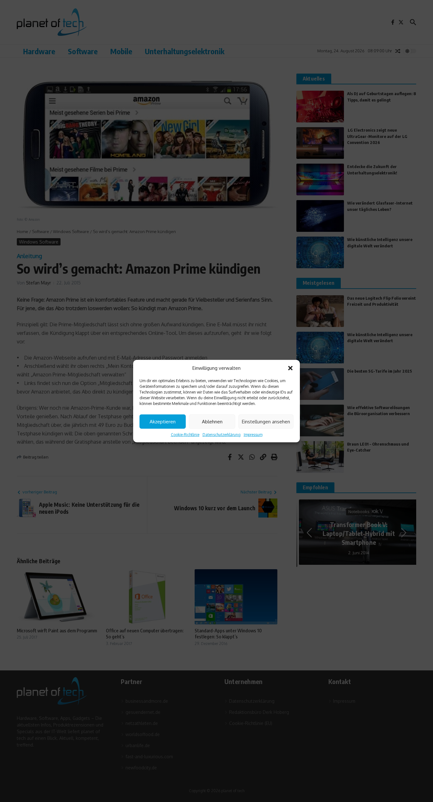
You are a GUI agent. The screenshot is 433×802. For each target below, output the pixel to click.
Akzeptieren (163, 421)
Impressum (253, 434)
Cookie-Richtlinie (185, 434)
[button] (290, 368)
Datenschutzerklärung (222, 434)
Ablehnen (212, 421)
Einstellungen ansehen (266, 421)
